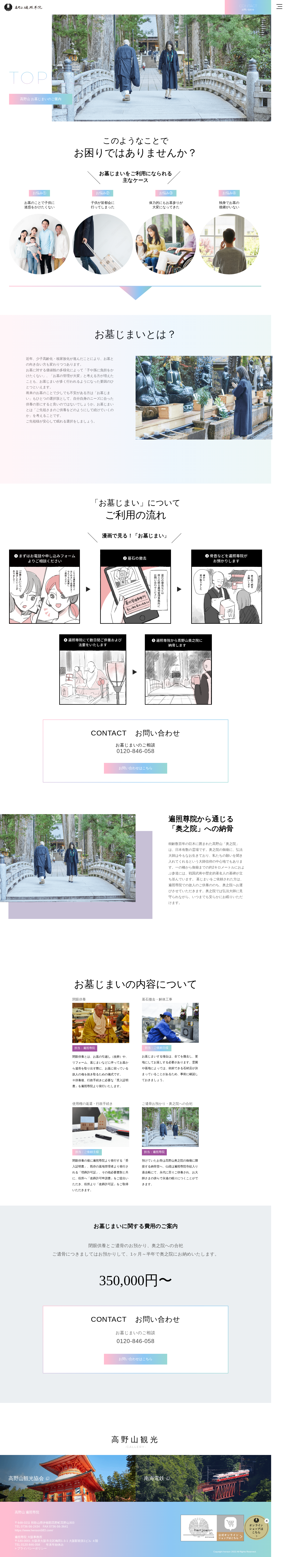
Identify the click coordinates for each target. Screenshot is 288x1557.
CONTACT (248, 7)
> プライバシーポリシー (31, 1548)
